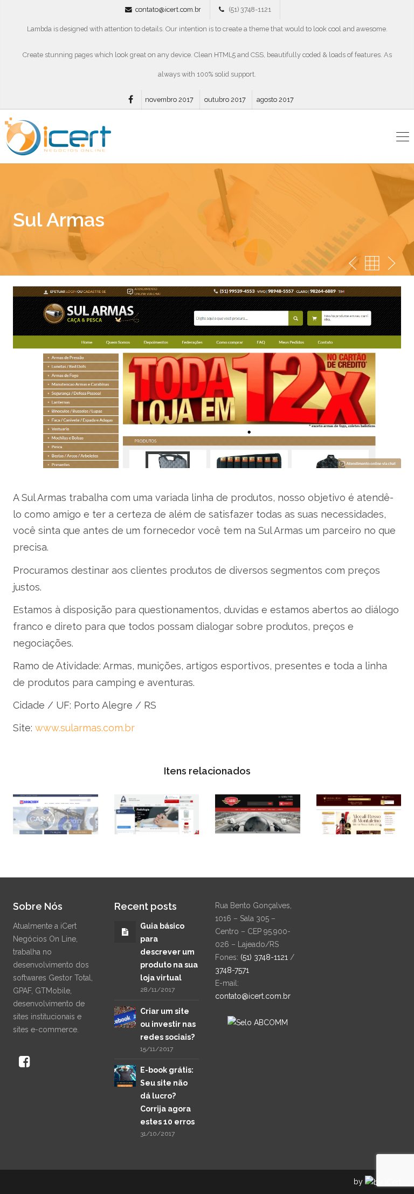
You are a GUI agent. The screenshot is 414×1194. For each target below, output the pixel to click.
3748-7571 (232, 970)
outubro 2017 (225, 99)
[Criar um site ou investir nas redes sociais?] (125, 1016)
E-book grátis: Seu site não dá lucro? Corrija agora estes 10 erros (167, 1096)
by (359, 1181)
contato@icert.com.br (168, 9)
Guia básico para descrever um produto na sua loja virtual (169, 952)
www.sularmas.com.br (85, 727)
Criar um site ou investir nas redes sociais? (168, 1024)
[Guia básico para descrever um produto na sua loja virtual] (125, 932)
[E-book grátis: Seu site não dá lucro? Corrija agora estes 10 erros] (125, 1075)
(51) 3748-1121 (264, 957)
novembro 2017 (169, 99)
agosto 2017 (275, 99)
